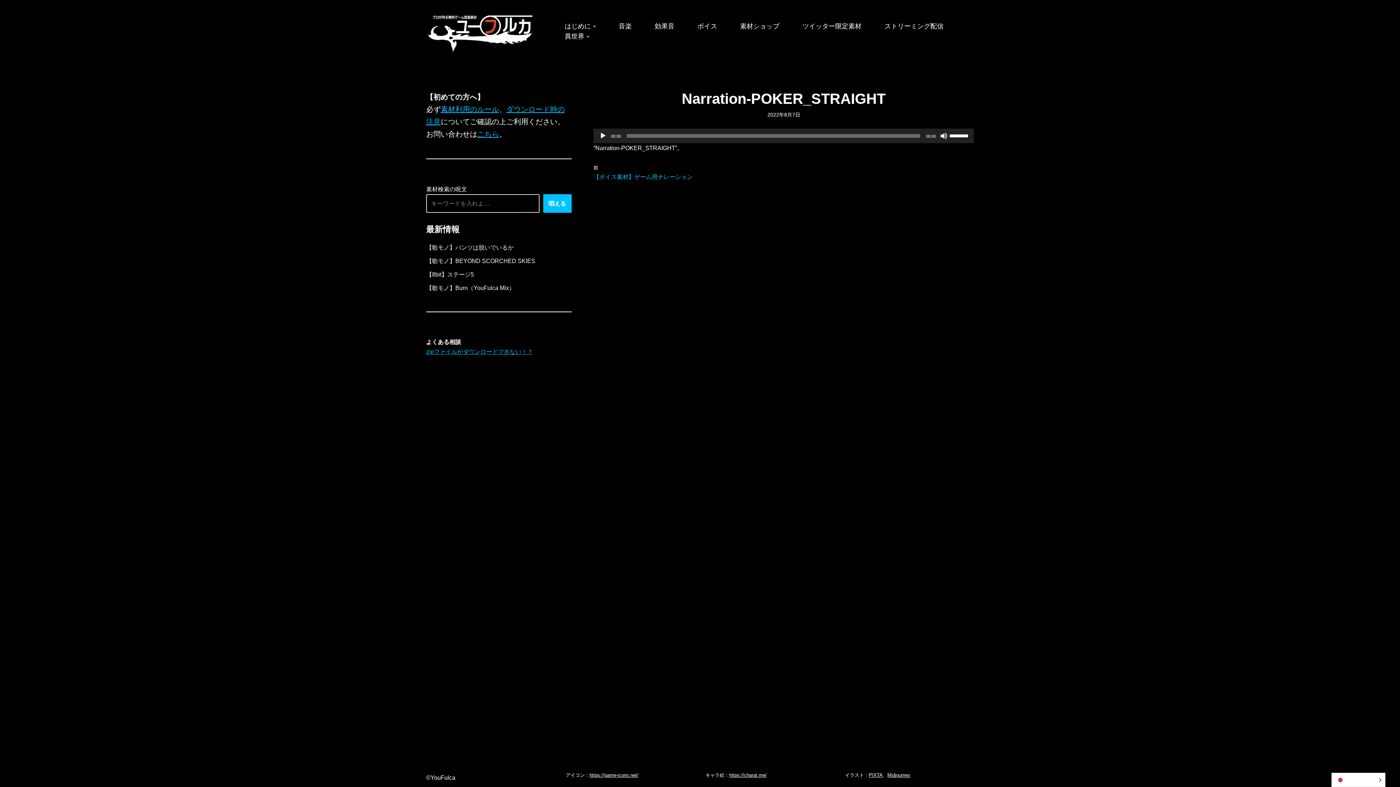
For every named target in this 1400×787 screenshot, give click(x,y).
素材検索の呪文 (446, 189)
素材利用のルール (470, 109)
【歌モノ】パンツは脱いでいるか (470, 247)
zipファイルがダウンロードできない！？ (479, 352)
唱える (557, 203)
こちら (488, 134)
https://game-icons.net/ (614, 775)
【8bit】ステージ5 (450, 274)
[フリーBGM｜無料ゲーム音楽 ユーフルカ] (481, 32)
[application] (784, 136)
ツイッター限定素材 (832, 26)
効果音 (664, 26)
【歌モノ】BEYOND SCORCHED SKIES (480, 261)
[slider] (960, 135)
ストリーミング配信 (914, 26)
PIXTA (876, 775)
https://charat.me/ (748, 775)
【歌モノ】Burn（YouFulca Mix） (470, 288)
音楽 (625, 26)
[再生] (603, 136)
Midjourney (898, 775)
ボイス (707, 26)
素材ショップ (759, 26)
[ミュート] (944, 136)
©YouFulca (440, 778)
